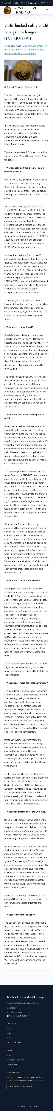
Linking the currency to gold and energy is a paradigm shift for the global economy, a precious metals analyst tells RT (25, 49)
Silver (9, 1033)
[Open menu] (47, 10)
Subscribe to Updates (20, 1087)
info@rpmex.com (15, 1012)
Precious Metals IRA (14, 1042)
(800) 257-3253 (15, 1008)
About (9, 1055)
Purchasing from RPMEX (16, 1060)
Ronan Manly (25, 156)
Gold (8, 1029)
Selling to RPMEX (13, 1064)
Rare (8, 1038)
